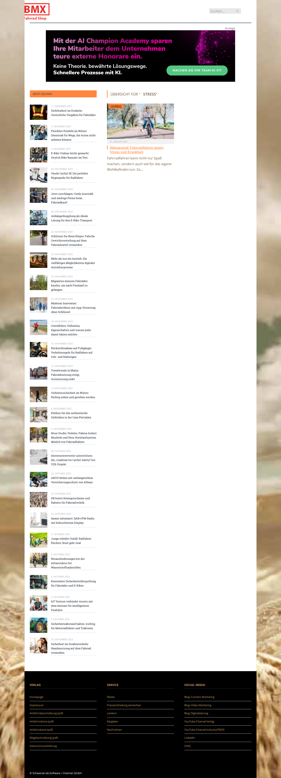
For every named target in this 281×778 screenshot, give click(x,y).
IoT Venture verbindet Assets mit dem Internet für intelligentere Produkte (72, 606)
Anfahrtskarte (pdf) (41, 729)
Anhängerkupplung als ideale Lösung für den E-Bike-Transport (71, 218)
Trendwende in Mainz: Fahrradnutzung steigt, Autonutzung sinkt (65, 375)
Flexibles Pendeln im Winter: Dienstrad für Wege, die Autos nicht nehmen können (73, 135)
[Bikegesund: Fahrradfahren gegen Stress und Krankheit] (140, 121)
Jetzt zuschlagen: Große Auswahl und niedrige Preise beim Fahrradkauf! (72, 198)
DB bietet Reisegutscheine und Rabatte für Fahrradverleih (70, 500)
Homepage (36, 697)
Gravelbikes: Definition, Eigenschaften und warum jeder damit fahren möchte (71, 330)
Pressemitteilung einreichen (124, 705)
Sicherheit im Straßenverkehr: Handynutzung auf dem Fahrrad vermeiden (71, 648)
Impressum (37, 705)
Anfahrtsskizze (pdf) (42, 721)
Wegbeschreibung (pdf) (44, 738)
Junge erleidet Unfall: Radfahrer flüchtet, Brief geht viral (71, 541)
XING (187, 746)
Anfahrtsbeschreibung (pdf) (46, 713)
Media (111, 697)
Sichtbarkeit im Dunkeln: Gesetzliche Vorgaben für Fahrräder (73, 113)
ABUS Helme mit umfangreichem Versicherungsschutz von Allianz (72, 480)
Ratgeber (112, 721)
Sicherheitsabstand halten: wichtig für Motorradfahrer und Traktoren (73, 626)
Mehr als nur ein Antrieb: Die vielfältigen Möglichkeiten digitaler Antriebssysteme (73, 263)
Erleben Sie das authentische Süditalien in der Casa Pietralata (71, 415)
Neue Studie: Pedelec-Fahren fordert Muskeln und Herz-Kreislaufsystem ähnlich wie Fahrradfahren (74, 437)
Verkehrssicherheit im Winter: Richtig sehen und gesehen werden (73, 395)
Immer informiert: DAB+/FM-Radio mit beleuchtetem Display (72, 521)
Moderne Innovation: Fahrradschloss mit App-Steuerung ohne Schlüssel (73, 307)
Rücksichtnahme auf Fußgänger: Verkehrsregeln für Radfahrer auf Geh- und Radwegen (72, 352)
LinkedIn (189, 738)
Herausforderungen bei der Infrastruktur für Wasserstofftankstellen (68, 563)
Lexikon (112, 713)
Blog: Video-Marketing (197, 705)
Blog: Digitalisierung (196, 713)
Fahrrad (116, 106)
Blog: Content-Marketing (199, 697)
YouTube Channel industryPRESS (204, 729)
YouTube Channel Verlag (199, 721)
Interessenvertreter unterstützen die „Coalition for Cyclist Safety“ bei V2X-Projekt (73, 460)
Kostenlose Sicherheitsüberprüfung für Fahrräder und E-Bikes (73, 583)
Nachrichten (114, 729)
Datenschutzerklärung (43, 746)
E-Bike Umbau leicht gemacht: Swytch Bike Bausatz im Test (70, 155)
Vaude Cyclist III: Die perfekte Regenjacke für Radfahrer (69, 175)
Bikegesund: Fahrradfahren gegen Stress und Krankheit (137, 149)
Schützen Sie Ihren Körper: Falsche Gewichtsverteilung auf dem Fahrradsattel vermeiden (73, 240)
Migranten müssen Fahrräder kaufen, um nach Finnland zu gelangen (69, 285)
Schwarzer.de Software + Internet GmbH (57, 773)
